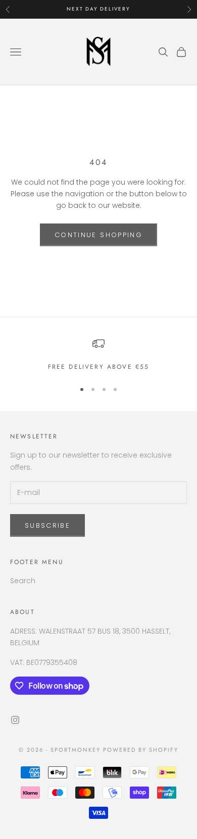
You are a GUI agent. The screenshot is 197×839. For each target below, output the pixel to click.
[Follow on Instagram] (15, 720)
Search (22, 581)
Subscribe (47, 525)
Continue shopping (98, 235)
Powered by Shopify (140, 750)
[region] (98, 355)
